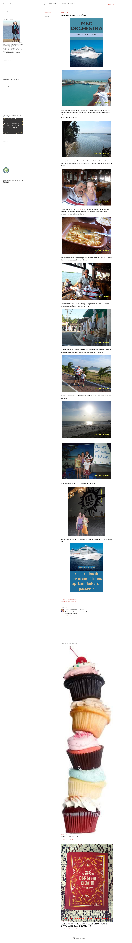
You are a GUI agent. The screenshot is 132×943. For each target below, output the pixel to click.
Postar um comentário (73, 928)
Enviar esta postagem (72, 599)
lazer (45, 21)
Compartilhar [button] (47, 12)
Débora (67, 609)
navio (45, 22)
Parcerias (62, 3)
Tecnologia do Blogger (80, 938)
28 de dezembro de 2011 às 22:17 (77, 609)
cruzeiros (46, 19)
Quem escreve (71, 3)
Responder (68, 615)
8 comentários (71, 839)
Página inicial (53, 3)
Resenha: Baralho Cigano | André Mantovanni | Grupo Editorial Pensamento (84, 925)
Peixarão (78, 209)
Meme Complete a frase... (74, 837)
